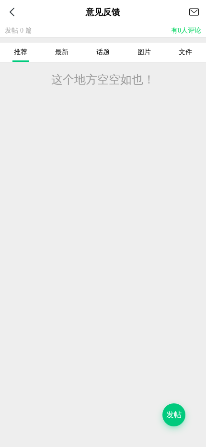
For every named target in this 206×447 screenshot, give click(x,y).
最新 (62, 52)
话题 (103, 52)
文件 (185, 52)
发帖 (174, 415)
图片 (144, 52)
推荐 (20, 52)
